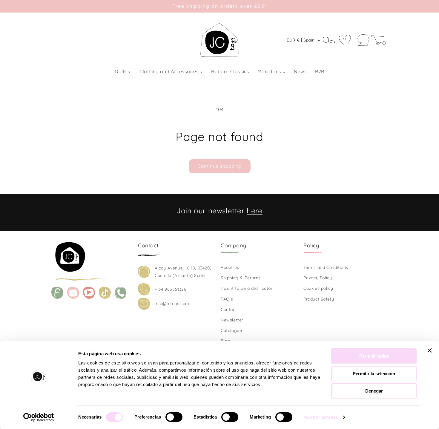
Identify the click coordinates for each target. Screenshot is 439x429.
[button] (331, 40)
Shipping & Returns (241, 278)
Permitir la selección (374, 373)
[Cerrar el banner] (430, 350)
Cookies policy (318, 288)
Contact (229, 309)
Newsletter (232, 320)
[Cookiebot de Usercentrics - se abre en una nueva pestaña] (39, 417)
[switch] (173, 417)
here (254, 210)
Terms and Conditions (325, 267)
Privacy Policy (317, 278)
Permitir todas (374, 355)
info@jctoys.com (172, 303)
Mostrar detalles (320, 417)
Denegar (374, 390)
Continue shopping (220, 166)
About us (230, 267)
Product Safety (318, 299)
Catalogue (231, 330)
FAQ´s (227, 299)
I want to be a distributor (247, 288)
